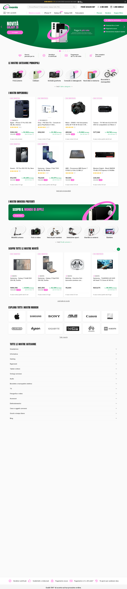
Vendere (108, 13)
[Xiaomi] (110, 328)
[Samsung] (35, 316)
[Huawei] (91, 328)
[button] (1, 32)
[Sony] (54, 316)
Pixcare (99, 13)
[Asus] (72, 316)
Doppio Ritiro (118, 13)
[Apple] (17, 316)
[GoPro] (72, 328)
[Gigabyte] (54, 328)
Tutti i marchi (64, 337)
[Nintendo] (17, 328)
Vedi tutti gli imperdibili (63, 191)
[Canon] (91, 316)
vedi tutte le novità (63, 301)
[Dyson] (35, 328)
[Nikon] (110, 316)
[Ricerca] (74, 7)
